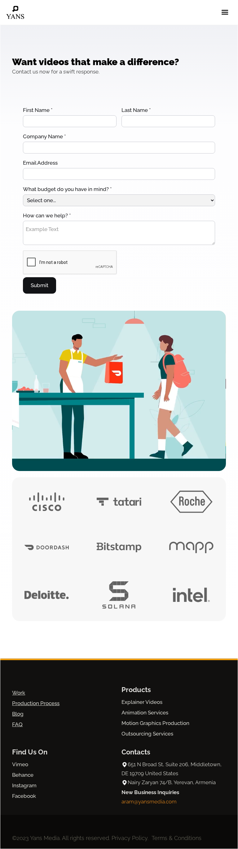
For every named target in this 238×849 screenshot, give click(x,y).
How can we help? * (47, 215)
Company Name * (44, 136)
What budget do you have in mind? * (67, 189)
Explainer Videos (141, 702)
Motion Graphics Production (155, 723)
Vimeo (20, 764)
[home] (15, 12)
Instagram (24, 785)
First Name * (38, 110)
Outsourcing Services (147, 734)
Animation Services (144, 712)
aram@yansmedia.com (149, 801)
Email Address (40, 163)
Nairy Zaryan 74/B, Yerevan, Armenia (172, 782)
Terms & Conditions (176, 838)
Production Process (36, 703)
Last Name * (136, 110)
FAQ (17, 724)
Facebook (24, 796)
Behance (22, 775)
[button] (225, 12)
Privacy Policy (130, 838)
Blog (18, 714)
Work (18, 693)
